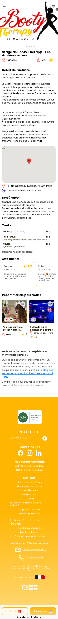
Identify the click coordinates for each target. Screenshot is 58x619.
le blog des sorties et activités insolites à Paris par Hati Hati (27, 373)
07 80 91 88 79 (34, 557)
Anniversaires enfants (30, 482)
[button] (23, 46)
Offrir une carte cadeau (29, 470)
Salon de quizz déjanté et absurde (41, 328)
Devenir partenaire (29, 513)
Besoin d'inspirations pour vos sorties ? (26, 504)
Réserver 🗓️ (43, 611)
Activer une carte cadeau (29, 466)
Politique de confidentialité (30, 536)
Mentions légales (29, 532)
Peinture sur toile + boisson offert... (14, 328)
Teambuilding (29, 494)
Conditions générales (30, 528)
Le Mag (30, 498)
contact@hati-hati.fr (34, 549)
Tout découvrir (29, 490)
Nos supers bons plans (29, 486)
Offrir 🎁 (15, 611)
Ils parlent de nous (29, 509)
